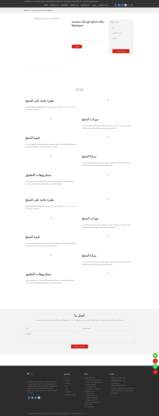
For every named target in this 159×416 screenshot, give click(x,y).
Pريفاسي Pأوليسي (71, 394)
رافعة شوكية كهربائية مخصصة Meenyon (42, 10)
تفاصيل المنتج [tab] (79, 89)
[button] (107, 5)
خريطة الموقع (85, 413)
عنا (66, 386)
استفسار (77, 46)
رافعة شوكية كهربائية (68, 107)
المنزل (67, 377)
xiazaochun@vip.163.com (118, 385)
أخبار (67, 389)
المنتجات (68, 380)
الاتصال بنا (68, 391)
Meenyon (27, 10)
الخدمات (68, 383)
